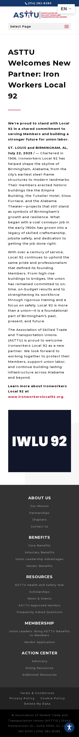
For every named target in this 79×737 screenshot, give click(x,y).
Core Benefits (39, 545)
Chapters (39, 519)
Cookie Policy (52, 698)
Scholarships (39, 591)
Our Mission (39, 506)
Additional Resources (39, 674)
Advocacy (39, 661)
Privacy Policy (22, 698)
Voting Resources (39, 668)
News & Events (39, 598)
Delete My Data (37, 703)
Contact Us (39, 526)
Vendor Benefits (39, 566)
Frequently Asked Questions (40, 612)
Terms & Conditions (37, 693)
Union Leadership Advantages (40, 559)
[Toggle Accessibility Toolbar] (69, 727)
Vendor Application (39, 642)
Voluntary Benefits (40, 552)
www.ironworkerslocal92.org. (36, 397)
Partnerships (39, 513)
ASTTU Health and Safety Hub (39, 585)
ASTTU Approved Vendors (40, 605)
